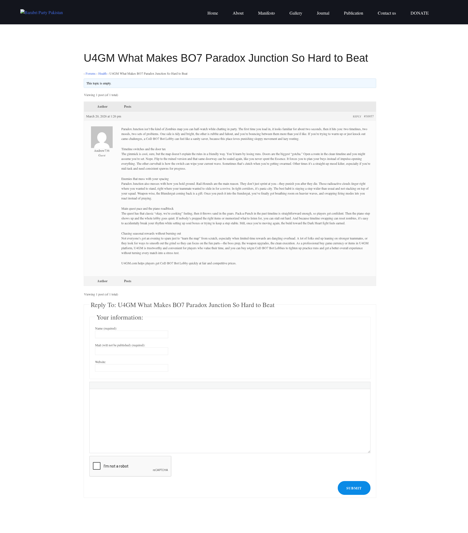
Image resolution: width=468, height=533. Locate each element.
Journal (323, 13)
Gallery (296, 13)
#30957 (369, 116)
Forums (91, 73)
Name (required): (106, 328)
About (238, 13)
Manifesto (266, 13)
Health (102, 73)
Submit (354, 488)
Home (212, 13)
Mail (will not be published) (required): (120, 345)
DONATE (420, 13)
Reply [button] (357, 116)
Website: (100, 362)
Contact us (387, 13)
